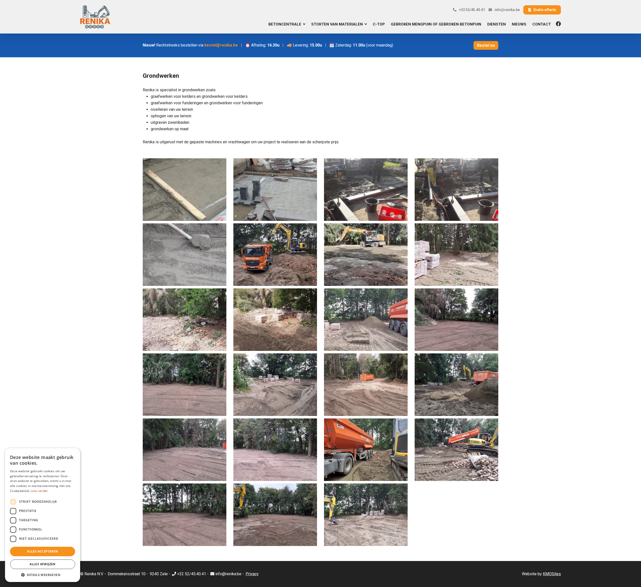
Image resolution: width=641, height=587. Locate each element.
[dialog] (42, 515)
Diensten (496, 24)
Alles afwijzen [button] (43, 564)
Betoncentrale (284, 24)
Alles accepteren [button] (42, 551)
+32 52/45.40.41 (472, 10)
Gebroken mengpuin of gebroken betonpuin (436, 24)
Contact (541, 24)
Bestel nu (486, 45)
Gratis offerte (544, 10)
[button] (42, 574)
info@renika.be (507, 10)
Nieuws (519, 24)
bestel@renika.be (221, 45)
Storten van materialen (337, 24)
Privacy (252, 573)
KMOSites (552, 573)
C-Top (379, 24)
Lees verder (39, 491)
